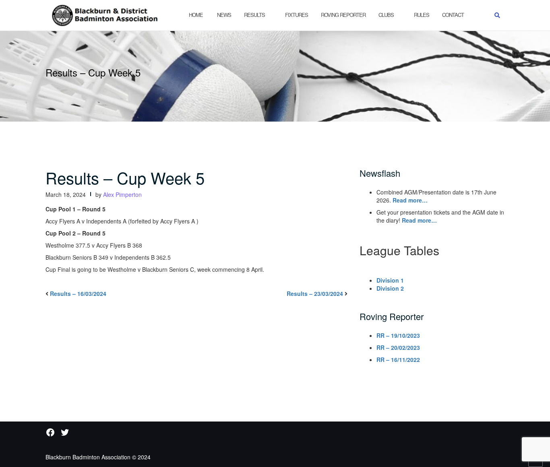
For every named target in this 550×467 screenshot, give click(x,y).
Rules (421, 15)
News (223, 15)
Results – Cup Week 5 (125, 177)
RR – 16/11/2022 (398, 359)
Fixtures (296, 15)
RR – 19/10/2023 (398, 335)
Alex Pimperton (122, 194)
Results (254, 15)
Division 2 (390, 288)
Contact (453, 15)
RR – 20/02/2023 (398, 347)
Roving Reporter (343, 15)
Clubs (386, 15)
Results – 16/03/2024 (78, 293)
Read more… (410, 200)
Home (196, 15)
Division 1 (390, 280)
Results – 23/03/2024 (315, 293)
